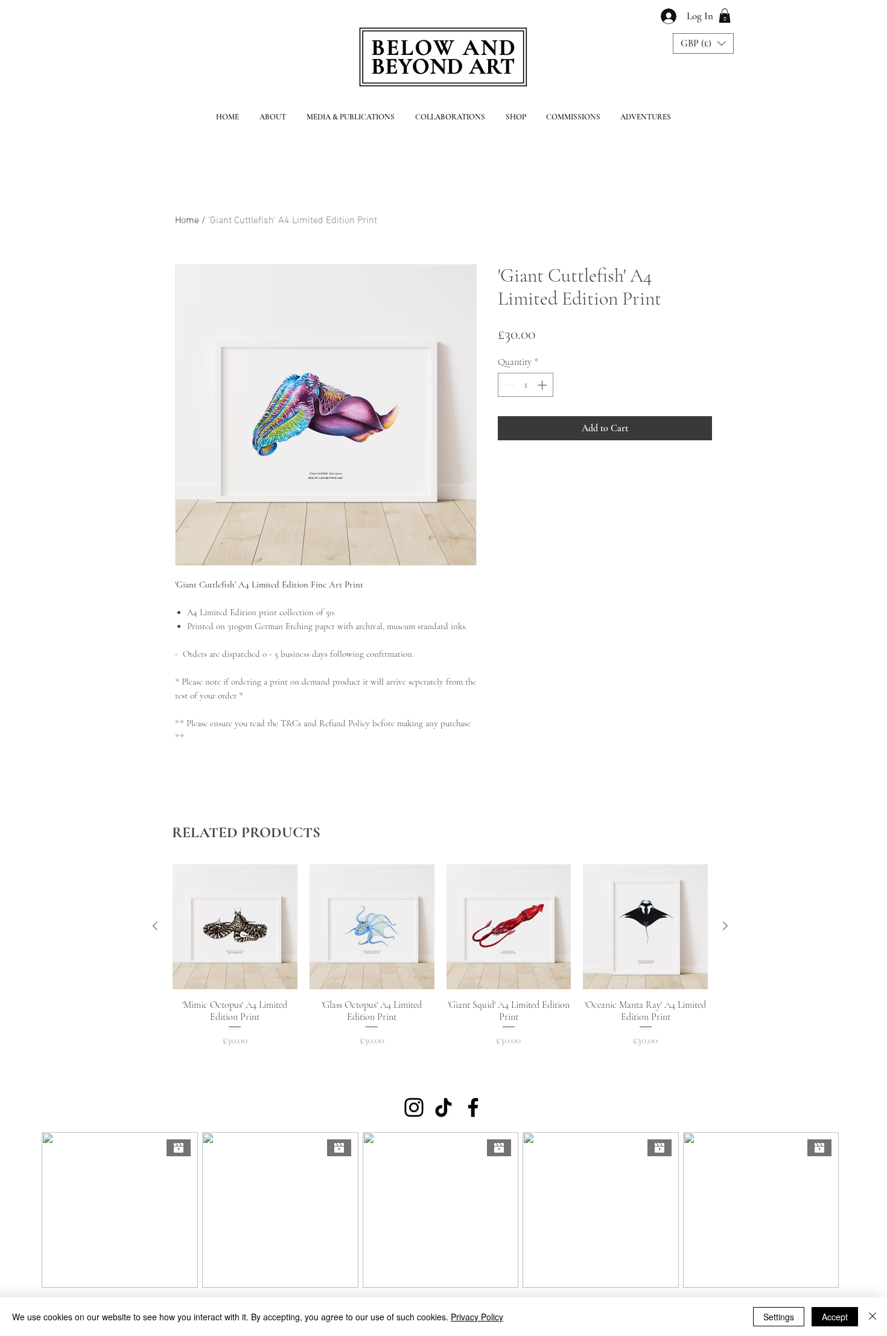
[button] (725, 15)
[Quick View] (235, 926)
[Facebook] (473, 1107)
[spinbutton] (526, 384)
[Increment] (543, 384)
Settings (778, 1317)
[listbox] (703, 43)
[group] (440, 956)
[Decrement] (508, 384)
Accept (835, 1317)
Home (187, 221)
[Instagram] (414, 1107)
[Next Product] (725, 926)
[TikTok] (443, 1107)
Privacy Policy (477, 1317)
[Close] (872, 1316)
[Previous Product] (155, 926)
